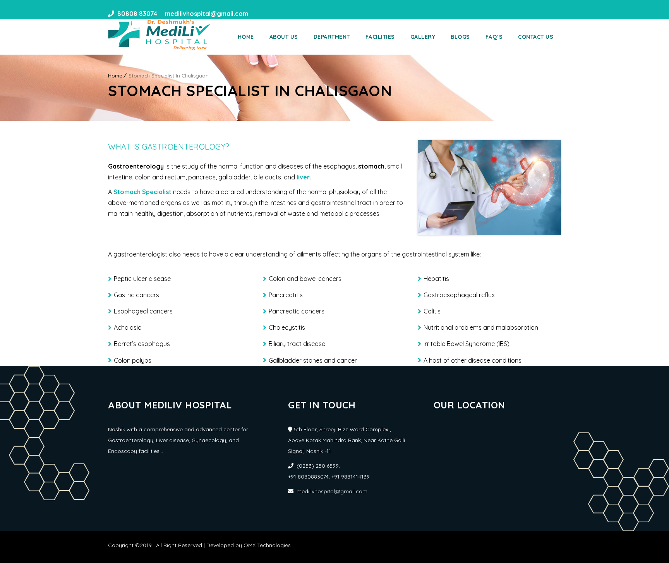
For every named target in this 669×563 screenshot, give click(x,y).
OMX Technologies (267, 545)
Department (332, 36)
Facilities (380, 36)
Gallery (423, 36)
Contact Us (535, 36)
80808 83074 (137, 13)
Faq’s (494, 36)
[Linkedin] (271, 13)
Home (246, 36)
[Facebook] (257, 13)
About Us (283, 36)
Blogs (460, 36)
